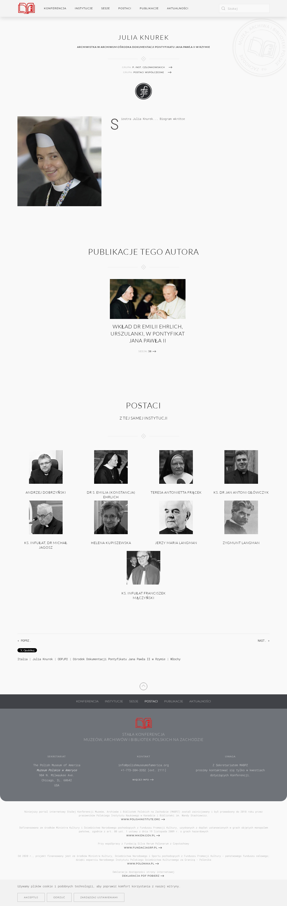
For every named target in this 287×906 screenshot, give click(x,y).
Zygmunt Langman (241, 543)
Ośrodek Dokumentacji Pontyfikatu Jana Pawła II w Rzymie (119, 659)
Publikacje (149, 8)
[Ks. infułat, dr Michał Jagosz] (46, 517)
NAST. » (264, 640)
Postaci (151, 701)
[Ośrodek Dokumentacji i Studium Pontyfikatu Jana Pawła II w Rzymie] (143, 91)
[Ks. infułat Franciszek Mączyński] (143, 567)
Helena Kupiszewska (111, 543)
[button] (143, 686)
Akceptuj (31, 897)
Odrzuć (59, 897)
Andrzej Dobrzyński (46, 492)
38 (149, 351)
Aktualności (177, 8)
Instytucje (114, 701)
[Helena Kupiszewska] (111, 517)
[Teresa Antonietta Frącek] (176, 467)
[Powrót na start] (26, 8)
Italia (22, 659)
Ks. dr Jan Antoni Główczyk (241, 492)
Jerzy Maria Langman (176, 543)
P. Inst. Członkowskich (148, 67)
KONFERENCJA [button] (55, 8)
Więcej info (140, 779)
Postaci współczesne (148, 72)
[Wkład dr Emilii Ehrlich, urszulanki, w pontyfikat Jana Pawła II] (148, 299)
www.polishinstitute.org (140, 819)
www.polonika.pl (140, 863)
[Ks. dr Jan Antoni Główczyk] (241, 467)
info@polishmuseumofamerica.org (143, 765)
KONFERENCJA (87, 701)
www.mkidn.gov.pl (140, 835)
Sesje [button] (105, 8)
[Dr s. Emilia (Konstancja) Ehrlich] (111, 467)
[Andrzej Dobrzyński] (46, 467)
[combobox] (244, 8)
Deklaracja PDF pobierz (140, 875)
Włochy (175, 659)
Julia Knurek (43, 659)
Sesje (133, 701)
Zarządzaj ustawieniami (99, 897)
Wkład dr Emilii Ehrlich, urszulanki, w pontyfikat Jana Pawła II (148, 333)
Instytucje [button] (84, 8)
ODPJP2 (63, 659)
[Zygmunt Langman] (241, 517)
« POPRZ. (24, 640)
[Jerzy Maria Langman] (176, 517)
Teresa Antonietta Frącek (176, 492)
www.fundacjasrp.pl (140, 847)
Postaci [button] (124, 8)
